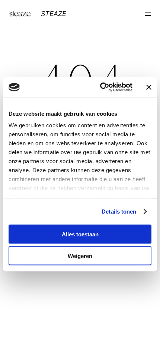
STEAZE (53, 14)
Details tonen (119, 211)
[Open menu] (147, 14)
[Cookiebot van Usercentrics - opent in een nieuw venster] (100, 87)
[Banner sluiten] (148, 87)
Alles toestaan (80, 234)
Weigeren (80, 256)
